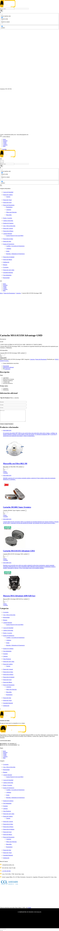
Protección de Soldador (8, 257)
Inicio (4, 139)
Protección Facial (7, 202)
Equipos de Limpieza (8, 223)
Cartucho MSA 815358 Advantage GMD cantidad (12, 353)
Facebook (22, 915)
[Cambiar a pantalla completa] (2, 929)
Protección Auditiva (8, 194)
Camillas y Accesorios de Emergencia (15, 246)
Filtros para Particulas (11, 212)
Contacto (5, 144)
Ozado (29, 907)
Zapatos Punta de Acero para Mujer (14, 235)
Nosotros (5, 140)
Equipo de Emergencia (8, 244)
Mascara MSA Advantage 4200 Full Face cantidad (15, 599)
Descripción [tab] (6, 366)
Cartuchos (8, 209)
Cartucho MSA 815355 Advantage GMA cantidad (15, 554)
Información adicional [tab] (8, 367)
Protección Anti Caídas (8, 270)
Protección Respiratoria (8, 205)
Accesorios (5, 267)
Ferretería (5, 653)
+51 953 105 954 (6, 871)
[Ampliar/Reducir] (0, 929)
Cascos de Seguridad (8, 192)
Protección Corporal (8, 228)
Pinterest (22, 923)
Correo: (2, 134)
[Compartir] (3, 929)
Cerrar (1, 927)
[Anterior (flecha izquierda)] (0, 930)
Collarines (8, 248)
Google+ (22, 920)
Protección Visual (7, 200)
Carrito (4, 143)
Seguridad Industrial (8, 272)
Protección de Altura (8, 238)
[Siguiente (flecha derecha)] (2, 930)
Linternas (5, 656)
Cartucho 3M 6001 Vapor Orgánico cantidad (14, 510)
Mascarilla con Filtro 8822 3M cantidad (12, 466)
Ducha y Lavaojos (7, 218)
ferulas (7, 251)
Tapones (8, 196)
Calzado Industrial (7, 233)
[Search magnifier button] (1, 11)
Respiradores (9, 207)
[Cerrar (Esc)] (5, 929)
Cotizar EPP (3, 357)
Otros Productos (7, 659)
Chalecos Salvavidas (8, 220)
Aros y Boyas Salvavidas (9, 225)
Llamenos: (2, 89)
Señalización (6, 262)
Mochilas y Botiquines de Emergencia (15, 253)
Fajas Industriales (7, 275)
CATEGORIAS (6, 136)
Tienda (4, 142)
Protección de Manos (8, 231)
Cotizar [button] (5, 471)
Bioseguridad (6, 277)
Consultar (4, 149)
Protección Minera (7, 259)
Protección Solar (7, 241)
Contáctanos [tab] (7, 368)
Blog (4, 146)
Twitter (22, 917)
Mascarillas (9, 214)
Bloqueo (5, 264)
